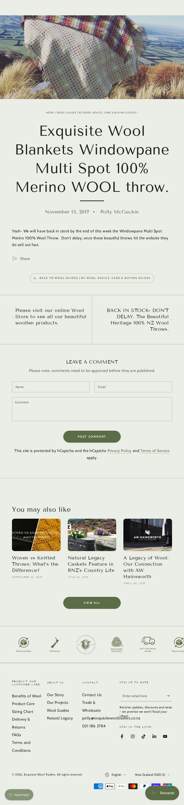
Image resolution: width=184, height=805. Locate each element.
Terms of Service (155, 450)
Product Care (23, 703)
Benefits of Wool (26, 696)
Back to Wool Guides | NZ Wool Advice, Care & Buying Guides (95, 278)
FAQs (16, 735)
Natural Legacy (60, 718)
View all (92, 603)
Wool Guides (58, 710)
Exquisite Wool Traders (39, 774)
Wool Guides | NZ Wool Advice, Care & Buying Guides (96, 112)
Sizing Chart (22, 711)
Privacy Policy (120, 450)
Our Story (55, 695)
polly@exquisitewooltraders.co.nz (111, 718)
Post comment (92, 436)
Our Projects (57, 702)
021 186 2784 (94, 726)
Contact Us (92, 695)
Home (50, 112)
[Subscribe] (169, 696)
